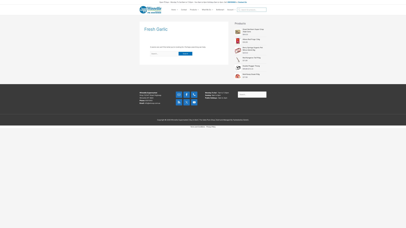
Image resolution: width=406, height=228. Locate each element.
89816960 (232, 2)
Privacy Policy (211, 127)
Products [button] (193, 10)
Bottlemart (220, 10)
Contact (184, 10)
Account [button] (230, 10)
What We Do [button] (206, 10)
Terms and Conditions (197, 127)
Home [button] (173, 10)
